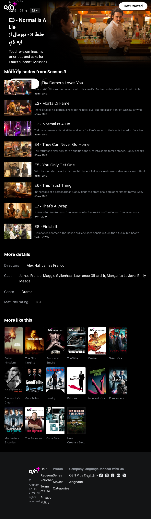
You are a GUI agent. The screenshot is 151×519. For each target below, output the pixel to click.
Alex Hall (34, 265)
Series (57, 475)
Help (44, 468)
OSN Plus (76, 475)
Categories (61, 488)
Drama (27, 291)
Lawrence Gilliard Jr (89, 275)
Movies (58, 481)
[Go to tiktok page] (112, 476)
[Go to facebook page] (101, 476)
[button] (133, 6)
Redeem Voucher (47, 477)
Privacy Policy (46, 499)
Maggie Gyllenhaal (58, 275)
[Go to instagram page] (106, 476)
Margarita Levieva (121, 275)
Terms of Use (45, 488)
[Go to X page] (124, 476)
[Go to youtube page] (118, 476)
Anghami (76, 481)
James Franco (53, 265)
